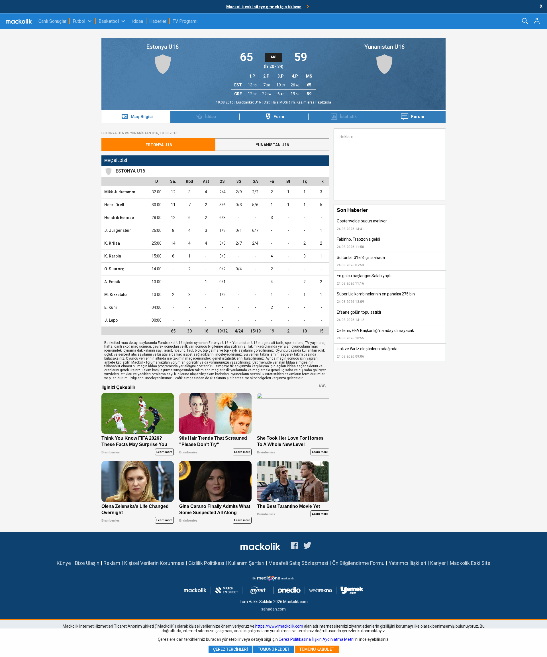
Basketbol (109, 21)
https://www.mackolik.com (279, 626)
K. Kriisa (112, 243)
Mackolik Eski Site (470, 563)
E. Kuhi (110, 307)
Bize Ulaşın (87, 563)
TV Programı (185, 21)
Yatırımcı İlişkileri (407, 563)
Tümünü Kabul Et (316, 649)
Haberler (157, 21)
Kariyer (438, 563)
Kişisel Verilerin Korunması (154, 563)
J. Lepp (111, 320)
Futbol (79, 21)
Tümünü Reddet (273, 649)
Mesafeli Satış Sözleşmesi (298, 563)
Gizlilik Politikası (206, 563)
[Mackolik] (19, 21)
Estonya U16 (162, 47)
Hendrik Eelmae (119, 217)
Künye (64, 563)
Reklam (111, 563)
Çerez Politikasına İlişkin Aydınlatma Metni (316, 639)
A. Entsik (112, 281)
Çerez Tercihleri (230, 649)
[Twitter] (307, 546)
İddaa (137, 21)
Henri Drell (114, 204)
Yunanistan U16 (384, 47)
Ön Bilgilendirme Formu (358, 563)
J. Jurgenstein (118, 230)
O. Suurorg (114, 269)
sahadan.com (273, 609)
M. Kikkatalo (115, 294)
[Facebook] (294, 546)
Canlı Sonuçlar (52, 21)
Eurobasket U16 (249, 102)
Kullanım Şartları (246, 563)
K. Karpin (112, 256)
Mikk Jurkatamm (119, 192)
